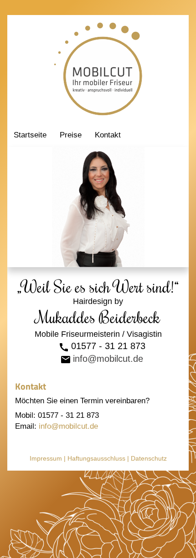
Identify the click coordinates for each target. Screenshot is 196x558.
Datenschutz (149, 458)
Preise (71, 135)
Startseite (30, 135)
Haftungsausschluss (96, 458)
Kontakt (108, 135)
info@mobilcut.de (108, 359)
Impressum (46, 458)
